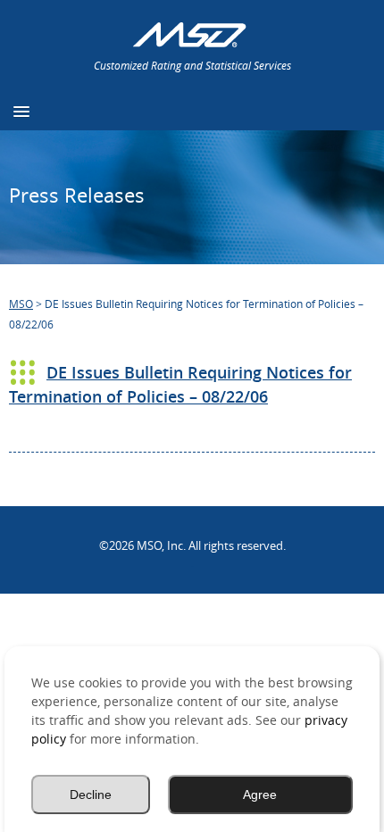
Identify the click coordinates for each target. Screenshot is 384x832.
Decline (91, 794)
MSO (21, 303)
